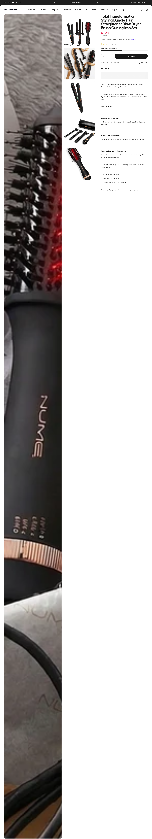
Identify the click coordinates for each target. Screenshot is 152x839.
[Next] (98, 2)
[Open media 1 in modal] (33, 426)
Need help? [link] (144, 62)
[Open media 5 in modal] (79, 130)
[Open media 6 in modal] (79, 164)
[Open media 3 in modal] (79, 64)
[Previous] (54, 2)
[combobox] (139, 2)
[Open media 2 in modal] (79, 30)
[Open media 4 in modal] (79, 97)
